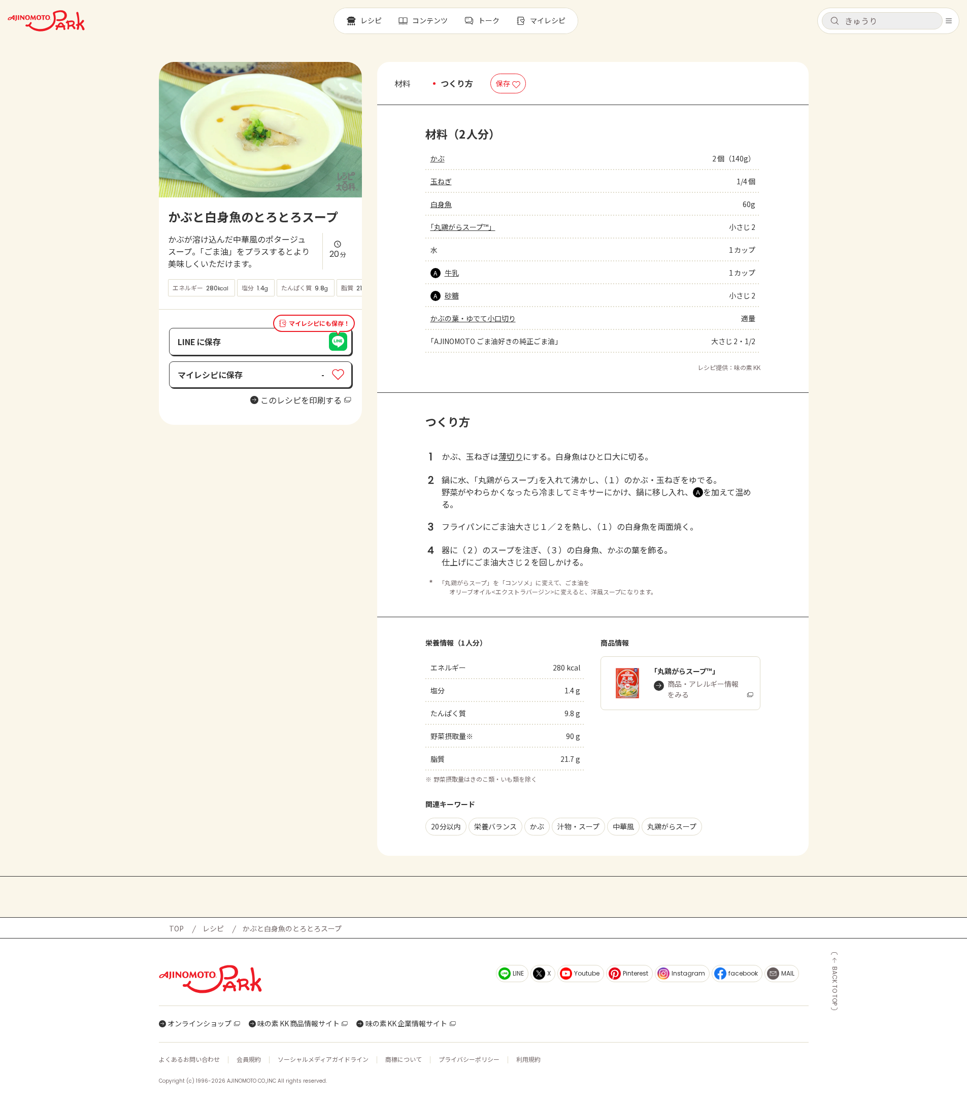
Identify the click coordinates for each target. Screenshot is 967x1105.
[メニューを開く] (949, 21)
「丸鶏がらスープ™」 (462, 227)
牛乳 (452, 272)
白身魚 (441, 204)
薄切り (510, 456)
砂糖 (452, 295)
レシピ (213, 928)
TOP (176, 928)
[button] (882, 20)
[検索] (834, 21)
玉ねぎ (441, 181)
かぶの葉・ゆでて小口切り (473, 318)
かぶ (437, 158)
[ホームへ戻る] (46, 20)
